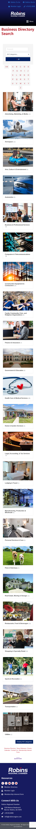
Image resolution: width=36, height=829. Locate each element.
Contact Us (14, 750)
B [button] (16, 67)
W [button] (20, 83)
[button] (24, 742)
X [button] (24, 83)
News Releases (21, 748)
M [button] (20, 75)
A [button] (12, 67)
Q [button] (16, 79)
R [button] (20, 79)
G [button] (17, 71)
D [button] (24, 67)
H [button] (21, 71)
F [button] (13, 71)
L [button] (16, 75)
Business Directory (10, 748)
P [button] (12, 79)
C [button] (20, 67)
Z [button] (20, 88)
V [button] (16, 83)
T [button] (28, 79)
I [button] (24, 71)
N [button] (24, 75)
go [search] (19, 59)
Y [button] (28, 83)
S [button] (24, 79)
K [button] (12, 75)
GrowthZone (18, 826)
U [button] (12, 83)
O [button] (28, 75)
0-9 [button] (7, 67)
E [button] (28, 67)
